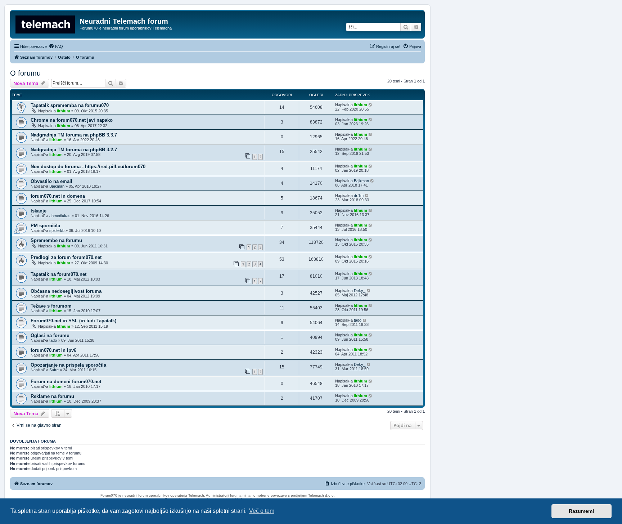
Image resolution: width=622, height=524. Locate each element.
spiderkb (56, 230)
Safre (54, 370)
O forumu (25, 73)
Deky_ (359, 290)
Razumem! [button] (581, 511)
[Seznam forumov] (46, 23)
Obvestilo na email (51, 181)
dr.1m (359, 195)
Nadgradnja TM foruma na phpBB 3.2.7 (74, 149)
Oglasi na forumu (50, 335)
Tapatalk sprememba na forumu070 (70, 105)
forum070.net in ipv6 (53, 350)
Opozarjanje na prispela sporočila (68, 365)
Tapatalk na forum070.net (58, 274)
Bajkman (56, 186)
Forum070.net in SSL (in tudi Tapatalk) (73, 320)
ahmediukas (60, 216)
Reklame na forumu (52, 396)
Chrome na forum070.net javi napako (72, 120)
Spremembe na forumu (56, 240)
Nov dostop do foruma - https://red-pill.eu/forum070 (88, 166)
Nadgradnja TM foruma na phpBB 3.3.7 (74, 135)
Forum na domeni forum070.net (66, 381)
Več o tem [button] (261, 511)
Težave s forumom (51, 306)
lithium (63, 111)
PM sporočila (45, 225)
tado (357, 320)
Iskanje (38, 211)
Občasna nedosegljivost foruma (66, 291)
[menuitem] (56, 46)
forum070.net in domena (58, 196)
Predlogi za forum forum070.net (66, 257)
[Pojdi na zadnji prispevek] (370, 105)
